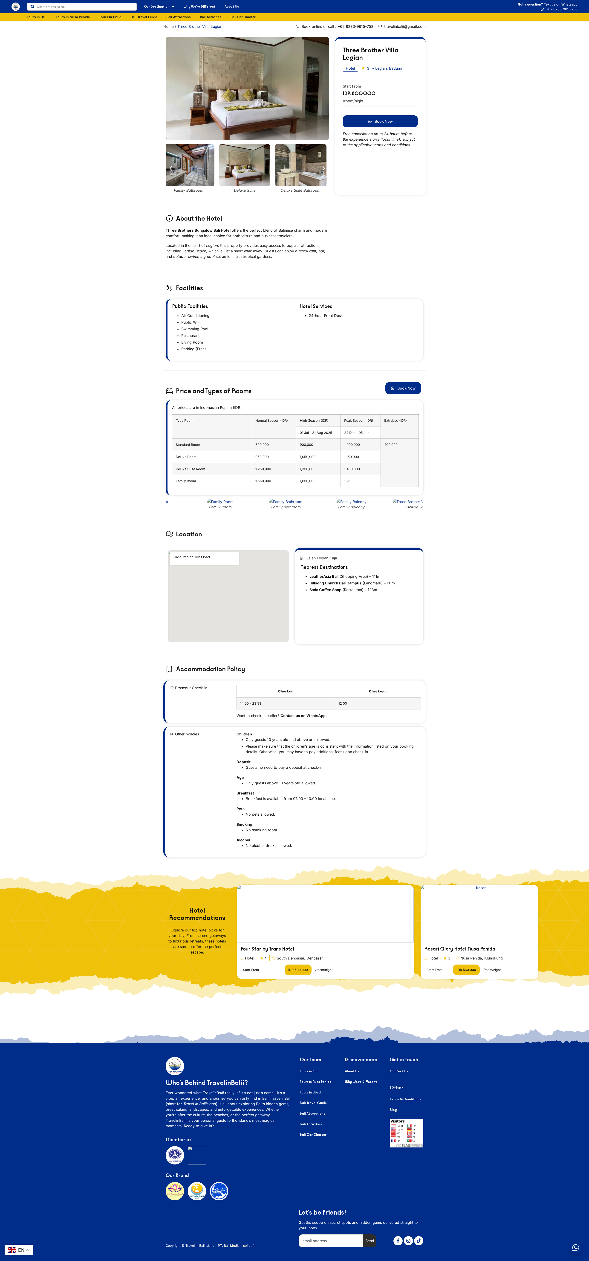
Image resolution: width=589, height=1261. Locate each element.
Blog (393, 1110)
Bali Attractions (178, 17)
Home (168, 26)
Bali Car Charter (243, 17)
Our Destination (156, 7)
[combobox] (82, 7)
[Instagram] (408, 1240)
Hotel (249, 958)
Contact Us (399, 1071)
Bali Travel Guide (144, 17)
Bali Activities (210, 17)
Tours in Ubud (110, 17)
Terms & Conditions (405, 1099)
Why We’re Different (199, 7)
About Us (232, 7)
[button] (171, 168)
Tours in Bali (36, 17)
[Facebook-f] (398, 1240)
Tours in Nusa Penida (73, 17)
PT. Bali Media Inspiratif (236, 1245)
